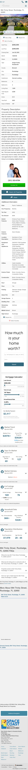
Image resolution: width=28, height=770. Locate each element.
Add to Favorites (8, 41)
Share (15, 197)
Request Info (21, 37)
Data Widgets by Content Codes (20, 768)
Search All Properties (15, 192)
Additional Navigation (14, 713)
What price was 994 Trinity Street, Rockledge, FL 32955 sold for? (13, 556)
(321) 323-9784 (14, 180)
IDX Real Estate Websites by (7, 765)
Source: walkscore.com (6, 639)
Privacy (15, 767)
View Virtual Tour (19, 32)
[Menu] (26, 6)
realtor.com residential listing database (11, 503)
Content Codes (7, 583)
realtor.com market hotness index (10, 446)
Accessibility (4, 767)
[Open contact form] (26, 1)
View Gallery (9, 32)
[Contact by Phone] (23, 1)
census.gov (5, 524)
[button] (1, 24)
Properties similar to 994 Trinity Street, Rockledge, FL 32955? (11, 569)
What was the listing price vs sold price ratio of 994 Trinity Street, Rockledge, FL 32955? (13, 562)
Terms (10, 767)
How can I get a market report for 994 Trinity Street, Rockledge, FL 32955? (12, 576)
